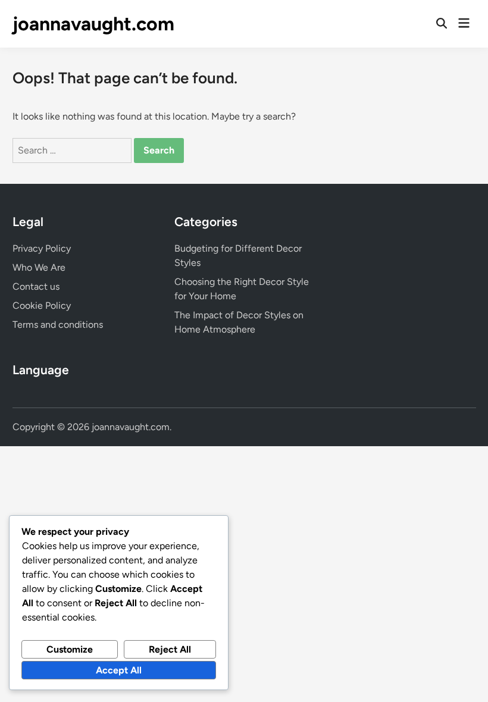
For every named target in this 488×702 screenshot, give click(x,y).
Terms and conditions (57, 324)
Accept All (119, 670)
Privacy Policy (41, 248)
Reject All (170, 649)
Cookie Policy (41, 305)
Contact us (36, 286)
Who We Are (38, 267)
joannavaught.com (93, 23)
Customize (69, 649)
